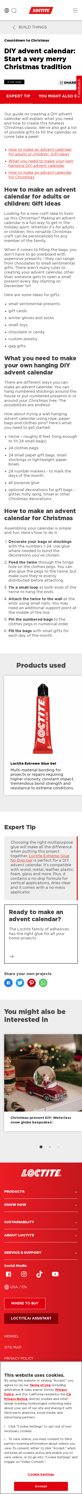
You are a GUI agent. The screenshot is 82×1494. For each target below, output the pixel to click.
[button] (41, 1192)
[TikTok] (39, 1274)
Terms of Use (40, 1385)
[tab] (41, 1146)
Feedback (79, 88)
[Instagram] (24, 1274)
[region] (41, 1427)
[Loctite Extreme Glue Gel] (43, 735)
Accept (41, 1486)
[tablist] (41, 1147)
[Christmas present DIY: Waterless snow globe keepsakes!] (43, 1082)
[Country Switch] (6, 10)
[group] (41, 738)
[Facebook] (8, 1274)
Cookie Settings (41, 1474)
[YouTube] (55, 1274)
